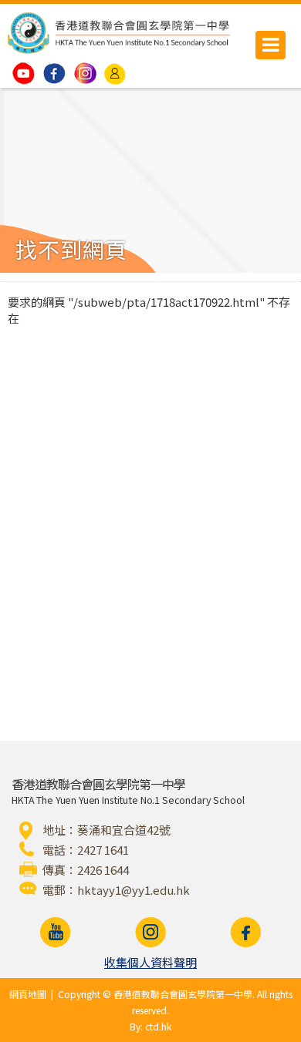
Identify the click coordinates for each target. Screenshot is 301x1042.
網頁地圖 (27, 993)
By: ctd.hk (150, 1026)
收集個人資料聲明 (150, 962)
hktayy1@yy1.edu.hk (133, 890)
